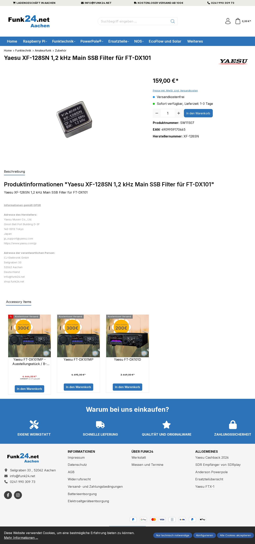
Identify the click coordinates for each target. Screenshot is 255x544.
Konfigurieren (204, 535)
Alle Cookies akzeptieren (235, 535)
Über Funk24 (142, 451)
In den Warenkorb (198, 113)
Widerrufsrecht (79, 479)
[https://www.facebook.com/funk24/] (8, 495)
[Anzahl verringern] (157, 113)
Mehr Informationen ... (21, 538)
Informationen (81, 451)
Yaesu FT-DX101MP (78, 359)
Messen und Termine (147, 465)
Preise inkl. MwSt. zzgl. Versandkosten (175, 90)
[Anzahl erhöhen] (179, 113)
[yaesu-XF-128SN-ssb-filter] (74, 119)
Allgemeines (206, 451)
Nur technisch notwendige (172, 535)
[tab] (14, 171)
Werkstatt (138, 457)
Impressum (76, 457)
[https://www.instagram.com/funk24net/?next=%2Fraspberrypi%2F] (18, 495)
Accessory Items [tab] (18, 302)
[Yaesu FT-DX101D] (127, 336)
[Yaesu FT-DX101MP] (78, 336)
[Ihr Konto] (228, 21)
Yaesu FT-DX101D (127, 359)
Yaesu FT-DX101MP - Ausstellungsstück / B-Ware (29, 361)
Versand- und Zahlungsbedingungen (95, 487)
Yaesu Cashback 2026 (212, 457)
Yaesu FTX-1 (204, 487)
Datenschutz (77, 465)
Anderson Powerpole (211, 472)
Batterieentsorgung (82, 494)
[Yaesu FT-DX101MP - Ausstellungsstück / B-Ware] (29, 336)
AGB (71, 472)
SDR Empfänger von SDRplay (218, 465)
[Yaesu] (233, 62)
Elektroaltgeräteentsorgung (88, 501)
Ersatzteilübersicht (209, 479)
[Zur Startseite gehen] (29, 21)
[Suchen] (172, 21)
